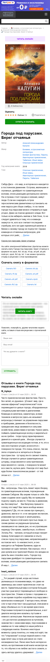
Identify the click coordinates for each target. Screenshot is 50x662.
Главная (4, 28)
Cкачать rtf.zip (11, 274)
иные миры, (37, 160)
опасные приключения (33, 163)
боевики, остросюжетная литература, (34, 150)
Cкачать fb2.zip (11, 284)
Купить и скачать (25, 122)
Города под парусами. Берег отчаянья (18, 241)
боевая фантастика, (31, 155)
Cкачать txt (31, 284)
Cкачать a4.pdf (31, 274)
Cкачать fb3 (11, 268)
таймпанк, (27, 160)
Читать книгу (25, 311)
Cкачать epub (32, 279)
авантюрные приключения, (35, 157)
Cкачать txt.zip (31, 268)
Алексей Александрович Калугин (15, 30)
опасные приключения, (33, 170)
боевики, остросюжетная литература (27, 28)
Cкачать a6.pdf (11, 279)
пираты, (44, 155)
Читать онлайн (25, 39)
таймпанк (34, 178)
